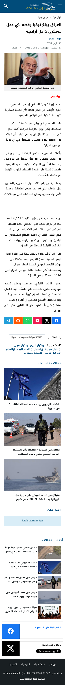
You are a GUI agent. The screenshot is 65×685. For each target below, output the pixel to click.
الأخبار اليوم (24, 349)
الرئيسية (25, 664)
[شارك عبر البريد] (37, 320)
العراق (9, 349)
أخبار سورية (51, 349)
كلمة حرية (39, 664)
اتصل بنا (13, 664)
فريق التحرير (55, 38)
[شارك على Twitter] (46, 320)
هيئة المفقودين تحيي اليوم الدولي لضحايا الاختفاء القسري (21, 610)
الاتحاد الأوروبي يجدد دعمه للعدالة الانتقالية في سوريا (34, 406)
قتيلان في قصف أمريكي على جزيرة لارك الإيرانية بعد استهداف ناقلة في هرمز (37, 497)
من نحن (52, 664)
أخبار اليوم (36, 345)
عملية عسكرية (32, 353)
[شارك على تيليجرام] (8, 320)
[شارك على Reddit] (17, 320)
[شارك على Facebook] (56, 320)
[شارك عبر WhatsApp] (27, 320)
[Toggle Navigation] (60, 6)
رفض (46, 353)
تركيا (55, 353)
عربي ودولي (42, 17)
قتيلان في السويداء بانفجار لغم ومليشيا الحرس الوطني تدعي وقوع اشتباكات (36, 451)
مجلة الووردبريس (28, 678)
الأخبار (37, 349)
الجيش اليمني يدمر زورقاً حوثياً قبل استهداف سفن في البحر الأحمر (21, 551)
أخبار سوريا (20, 345)
